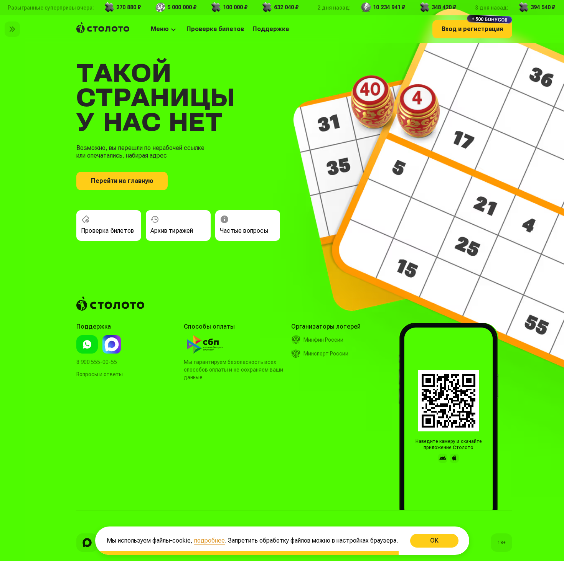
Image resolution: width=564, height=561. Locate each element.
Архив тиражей (171, 230)
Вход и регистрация (475, 26)
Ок (434, 540)
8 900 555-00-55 (96, 362)
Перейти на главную (122, 180)
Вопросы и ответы (99, 374)
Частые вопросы (244, 230)
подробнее (209, 540)
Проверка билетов (107, 230)
